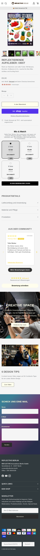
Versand (11, 81)
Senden (6, 445)
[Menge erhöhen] (11, 95)
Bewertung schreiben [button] (20, 285)
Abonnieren (20, 516)
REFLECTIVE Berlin (10, 549)
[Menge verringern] (3, 95)
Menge (4, 91)
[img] (12, 236)
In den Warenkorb (20, 104)
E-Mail (4, 417)
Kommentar (6, 426)
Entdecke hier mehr (20, 325)
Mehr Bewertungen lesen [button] (20, 270)
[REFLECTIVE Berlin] (20, 3)
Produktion (6, 217)
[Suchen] (7, 3)
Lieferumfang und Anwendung (14, 203)
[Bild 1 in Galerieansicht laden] (20, 29)
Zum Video (7, 384)
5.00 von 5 (25, 278)
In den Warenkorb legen (20, 183)
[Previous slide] (3, 252)
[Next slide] (36, 252)
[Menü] (2, 3)
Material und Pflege (10, 210)
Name (4, 407)
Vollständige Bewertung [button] (15, 262)
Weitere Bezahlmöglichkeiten (20, 116)
